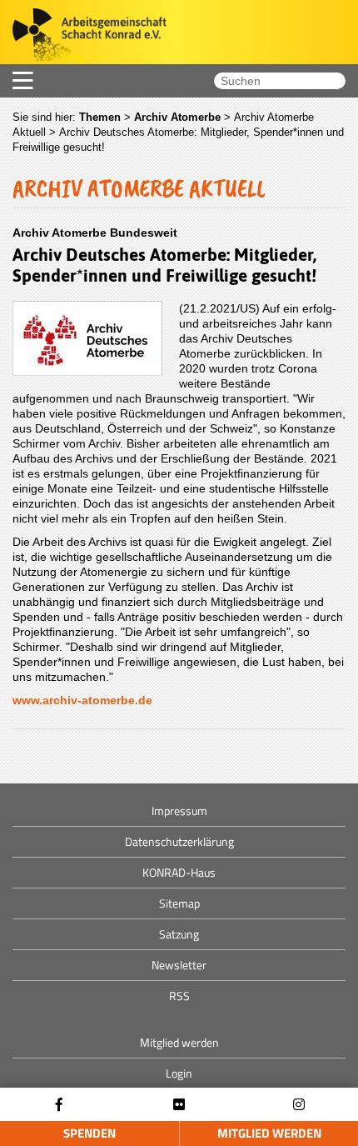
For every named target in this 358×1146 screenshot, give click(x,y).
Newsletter (179, 964)
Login (179, 1073)
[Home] (83, 36)
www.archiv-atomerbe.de (82, 700)
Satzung (179, 934)
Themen (100, 117)
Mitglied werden (269, 1133)
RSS (179, 995)
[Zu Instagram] (299, 1105)
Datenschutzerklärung (179, 841)
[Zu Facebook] (59, 1105)
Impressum (179, 810)
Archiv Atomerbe (177, 117)
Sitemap (179, 903)
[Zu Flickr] (179, 1105)
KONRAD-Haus (179, 872)
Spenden (89, 1133)
